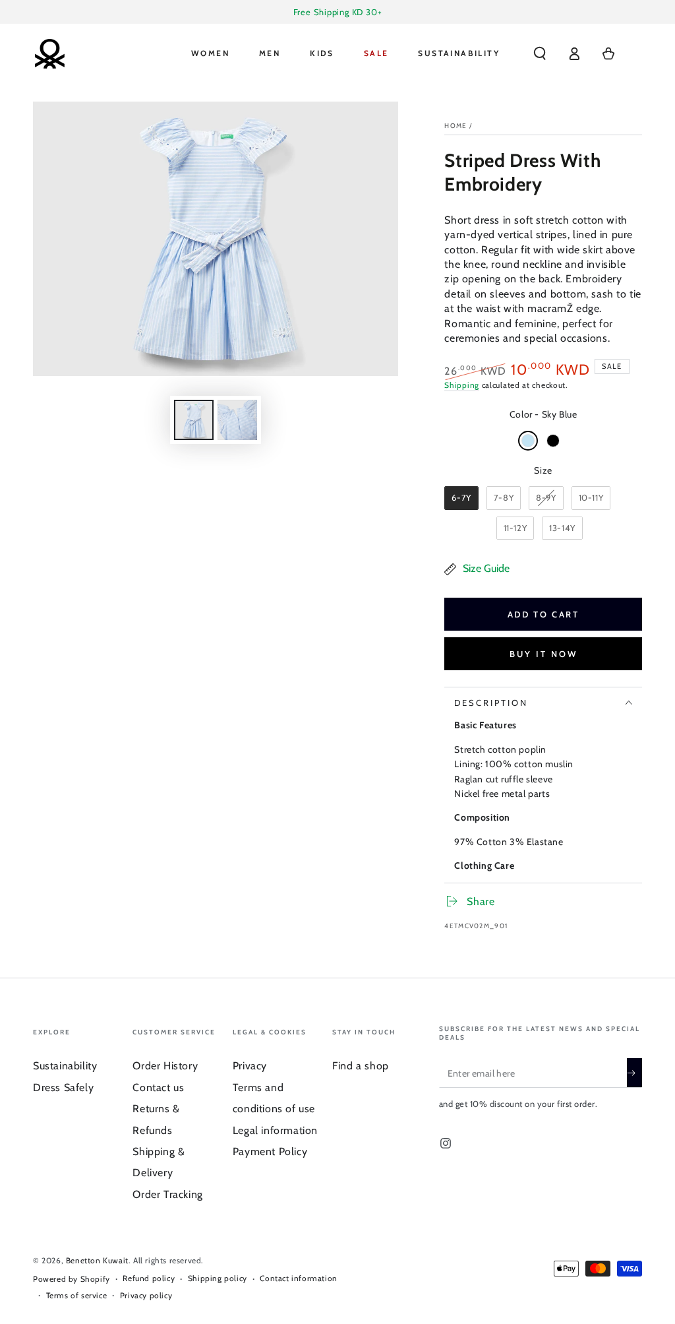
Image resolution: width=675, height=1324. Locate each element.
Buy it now (543, 653)
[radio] (528, 441)
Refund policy (149, 1278)
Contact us (158, 1087)
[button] (540, 53)
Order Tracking (167, 1194)
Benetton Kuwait (97, 1260)
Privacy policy (146, 1295)
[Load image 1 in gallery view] (194, 420)
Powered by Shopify (71, 1279)
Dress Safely (63, 1087)
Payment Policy (270, 1151)
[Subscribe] (634, 1072)
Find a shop (360, 1065)
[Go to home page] (49, 53)
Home (455, 125)
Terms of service (76, 1295)
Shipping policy (217, 1278)
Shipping (461, 385)
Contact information (298, 1278)
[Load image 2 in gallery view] (237, 420)
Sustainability (65, 1065)
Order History (165, 1065)
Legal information (275, 1130)
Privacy (250, 1065)
